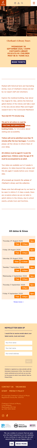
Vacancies (21, 387)
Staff (4, 391)
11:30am (24, 262)
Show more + (18, 302)
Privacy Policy (8, 377)
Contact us (7, 387)
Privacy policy (16, 391)
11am (17, 244)
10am (16, 262)
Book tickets (18, 62)
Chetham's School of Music (3, 3)
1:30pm (25, 244)
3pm (32, 241)
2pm (32, 258)
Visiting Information (13, 125)
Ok (11, 444)
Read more (21, 444)
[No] (34, 439)
